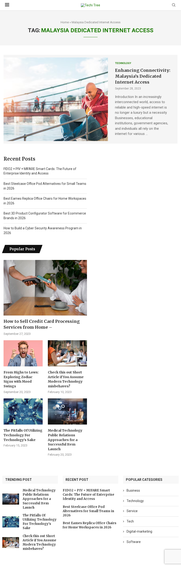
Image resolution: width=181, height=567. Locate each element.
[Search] (173, 5)
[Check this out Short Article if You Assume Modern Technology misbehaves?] (67, 353)
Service (132, 511)
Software (134, 542)
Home (65, 22)
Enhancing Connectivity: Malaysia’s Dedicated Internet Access (142, 76)
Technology (135, 501)
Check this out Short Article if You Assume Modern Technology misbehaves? (66, 379)
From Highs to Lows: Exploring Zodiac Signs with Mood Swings (21, 379)
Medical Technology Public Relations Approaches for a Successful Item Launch (65, 439)
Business (133, 490)
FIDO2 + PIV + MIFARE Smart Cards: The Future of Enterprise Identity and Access (88, 494)
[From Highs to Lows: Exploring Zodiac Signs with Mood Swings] (23, 353)
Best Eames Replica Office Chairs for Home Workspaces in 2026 (89, 525)
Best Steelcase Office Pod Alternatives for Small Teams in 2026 (88, 511)
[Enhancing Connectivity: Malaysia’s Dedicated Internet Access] (56, 99)
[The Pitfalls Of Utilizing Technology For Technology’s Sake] (23, 411)
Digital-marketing (139, 531)
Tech (130, 521)
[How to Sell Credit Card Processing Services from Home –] (45, 288)
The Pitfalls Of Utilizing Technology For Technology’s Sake (23, 435)
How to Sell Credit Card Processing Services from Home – (42, 324)
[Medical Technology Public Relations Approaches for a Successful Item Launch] (67, 411)
